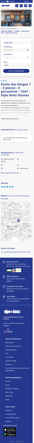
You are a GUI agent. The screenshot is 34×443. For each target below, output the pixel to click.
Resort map (9, 392)
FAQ (6, 353)
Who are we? (9, 342)
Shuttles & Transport (12, 389)
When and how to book (12, 346)
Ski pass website (10, 414)
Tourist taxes (9, 357)
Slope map (8, 396)
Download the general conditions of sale (17, 252)
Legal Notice (19, 441)
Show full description (10, 119)
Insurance (8, 364)
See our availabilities (16, 71)
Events (7, 399)
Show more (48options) (10, 173)
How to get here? (10, 350)
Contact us (8, 410)
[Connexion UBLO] (2, 442)
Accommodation (12, 28)
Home (3, 28)
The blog (8, 421)
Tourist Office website (12, 418)
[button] (18, 223)
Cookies (11, 441)
